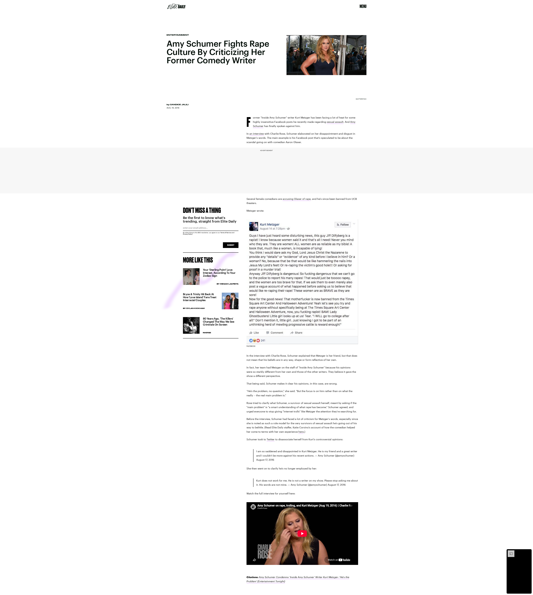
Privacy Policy (188, 234)
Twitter (271, 439)
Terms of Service (226, 232)
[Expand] (509, 551)
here (301, 431)
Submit (230, 245)
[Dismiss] (528, 551)
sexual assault (335, 121)
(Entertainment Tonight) (271, 581)
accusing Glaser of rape (297, 198)
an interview (256, 133)
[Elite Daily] (176, 6)
